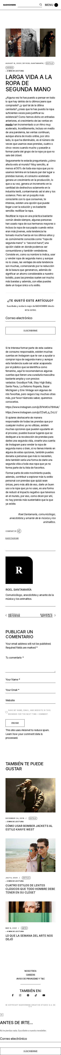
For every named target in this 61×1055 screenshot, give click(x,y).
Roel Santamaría (33, 63)
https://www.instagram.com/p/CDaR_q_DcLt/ (31, 412)
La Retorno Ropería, (31, 386)
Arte (24, 928)
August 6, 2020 (13, 63)
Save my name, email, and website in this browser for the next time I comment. (29, 712)
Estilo (49, 63)
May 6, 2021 (11, 928)
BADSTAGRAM (12, 538)
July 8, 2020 (12, 878)
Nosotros (30, 971)
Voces (10, 68)
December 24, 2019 (15, 818)
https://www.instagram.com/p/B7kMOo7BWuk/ (32, 407)
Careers (30, 974)
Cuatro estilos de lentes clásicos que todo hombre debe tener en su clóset (30, 889)
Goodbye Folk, (24, 382)
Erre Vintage (27, 390)
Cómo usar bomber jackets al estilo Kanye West (29, 827)
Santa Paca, (12, 386)
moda (9, 124)
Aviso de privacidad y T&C (30, 978)
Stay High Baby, (43, 382)
